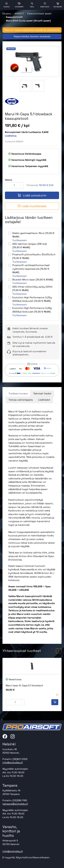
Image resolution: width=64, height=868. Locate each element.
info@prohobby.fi (12, 762)
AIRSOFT (19, 13)
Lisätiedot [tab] (44, 399)
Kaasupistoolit (14, 17)
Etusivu (6, 13)
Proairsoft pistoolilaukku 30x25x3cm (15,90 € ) (33, 256)
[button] (52, 650)
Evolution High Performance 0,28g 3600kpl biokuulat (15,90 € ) (32, 310)
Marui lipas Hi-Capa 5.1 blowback (24, 685)
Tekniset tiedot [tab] (42, 393)
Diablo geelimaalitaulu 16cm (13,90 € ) (33, 235)
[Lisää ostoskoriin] (54, 702)
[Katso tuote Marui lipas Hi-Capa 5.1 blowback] (32, 666)
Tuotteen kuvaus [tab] (18, 393)
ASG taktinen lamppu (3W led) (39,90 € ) (29, 245)
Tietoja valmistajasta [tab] (21, 399)
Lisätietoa (10, 135)
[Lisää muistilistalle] (57, 695)
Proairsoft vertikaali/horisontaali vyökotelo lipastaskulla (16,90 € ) (31, 269)
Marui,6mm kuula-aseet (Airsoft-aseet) (28, 20)
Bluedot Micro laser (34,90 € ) (32, 279)
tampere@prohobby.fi (15, 803)
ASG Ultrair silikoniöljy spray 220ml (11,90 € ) (32, 288)
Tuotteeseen (19, 240)
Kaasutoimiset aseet (39, 13)
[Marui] (12, 101)
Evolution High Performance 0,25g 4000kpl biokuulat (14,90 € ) (32, 299)
